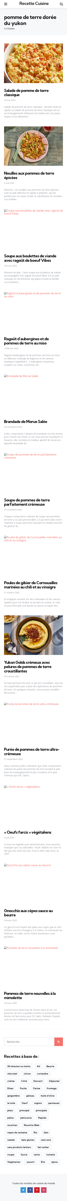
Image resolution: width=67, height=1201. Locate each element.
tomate (50, 1154)
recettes (12, 1125)
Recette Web (31, 1125)
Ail (38, 1066)
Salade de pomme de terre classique (26, 92)
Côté (24, 1081)
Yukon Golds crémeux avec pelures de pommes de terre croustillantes (27, 666)
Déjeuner (54, 1081)
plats (10, 1110)
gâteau (30, 1095)
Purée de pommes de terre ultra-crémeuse (31, 751)
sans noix (46, 1139)
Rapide (42, 1117)
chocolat (12, 1073)
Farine (36, 1088)
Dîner (10, 1088)
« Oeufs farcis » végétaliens (27, 832)
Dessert (38, 1081)
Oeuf (25, 1103)
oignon (38, 1103)
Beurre (50, 1066)
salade (11, 1139)
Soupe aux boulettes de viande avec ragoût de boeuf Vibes (30, 258)
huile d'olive (47, 1095)
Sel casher (43, 1147)
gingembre (13, 1095)
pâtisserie (26, 1117)
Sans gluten (27, 1139)
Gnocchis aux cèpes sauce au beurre (28, 912)
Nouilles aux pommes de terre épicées (29, 175)
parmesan (53, 1103)
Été (43, 1161)
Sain (46, 1132)
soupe (10, 1154)
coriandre (42, 1073)
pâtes (10, 1117)
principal (24, 1110)
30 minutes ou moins (18, 1066)
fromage (52, 1088)
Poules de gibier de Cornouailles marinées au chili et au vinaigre (30, 584)
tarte (37, 1154)
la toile (11, 1103)
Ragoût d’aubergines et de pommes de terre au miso (26, 340)
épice (54, 1161)
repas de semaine (17, 1132)
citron (27, 1073)
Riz (35, 1132)
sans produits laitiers (19, 1147)
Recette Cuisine (34, 3)
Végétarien (13, 1161)
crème (11, 1081)
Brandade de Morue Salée (25, 421)
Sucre (24, 1154)
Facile (23, 1088)
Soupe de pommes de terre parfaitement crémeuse (27, 502)
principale (41, 1110)
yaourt (30, 1161)
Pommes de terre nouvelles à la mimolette (30, 995)
